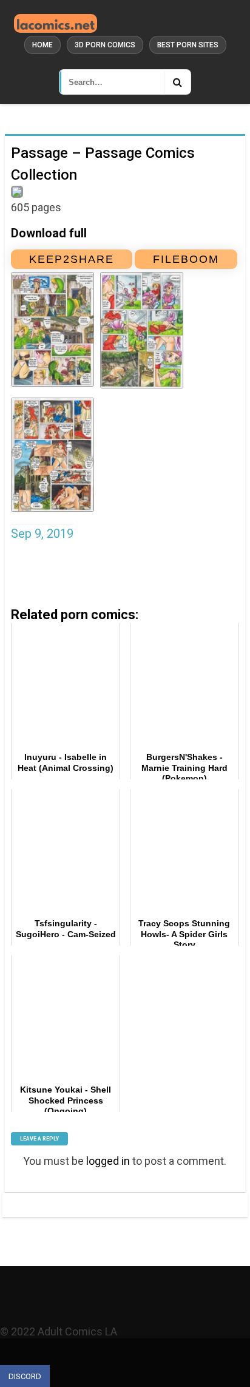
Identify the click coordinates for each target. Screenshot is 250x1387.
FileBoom (186, 259)
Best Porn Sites (187, 45)
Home (42, 45)
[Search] (177, 82)
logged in (108, 1161)
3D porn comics (105, 45)
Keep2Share (71, 259)
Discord (24, 1376)
